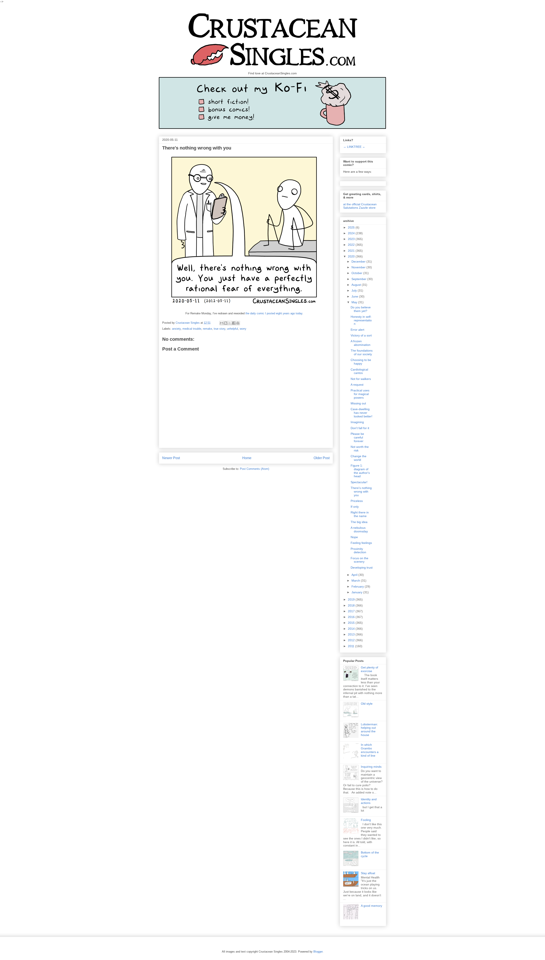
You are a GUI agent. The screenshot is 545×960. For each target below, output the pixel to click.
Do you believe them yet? (361, 309)
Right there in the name (360, 514)
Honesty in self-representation (361, 320)
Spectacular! (359, 482)
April (354, 574)
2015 (352, 622)
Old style (367, 703)
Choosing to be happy (361, 361)
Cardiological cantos (359, 371)
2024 (352, 233)
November (358, 267)
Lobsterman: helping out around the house (369, 730)
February (358, 586)
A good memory (371, 905)
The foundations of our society (362, 352)
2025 (352, 227)
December (358, 261)
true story (219, 328)
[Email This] (221, 323)
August (356, 284)
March (356, 580)
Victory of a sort (361, 335)
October (357, 273)
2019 (352, 599)
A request (357, 384)
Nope (354, 537)
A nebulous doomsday (359, 529)
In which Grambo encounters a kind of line (370, 750)
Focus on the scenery (359, 559)
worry (243, 328)
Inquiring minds (371, 766)
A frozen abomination (360, 342)
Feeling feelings (361, 543)
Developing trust (362, 567)
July (354, 290)
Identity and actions (369, 801)
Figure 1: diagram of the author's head (360, 471)
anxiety (176, 328)
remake (207, 328)
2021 (352, 250)
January (357, 592)
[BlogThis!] (226, 323)
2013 (352, 634)
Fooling (366, 820)
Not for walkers (361, 379)
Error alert (357, 329)
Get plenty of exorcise (369, 669)
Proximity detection (358, 550)
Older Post (322, 458)
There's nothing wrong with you (361, 491)
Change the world (358, 457)
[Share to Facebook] (234, 323)
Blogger (318, 951)
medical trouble (191, 328)
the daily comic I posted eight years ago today (273, 313)
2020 (352, 256)
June (355, 296)
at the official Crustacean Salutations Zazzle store (360, 206)
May (354, 302)
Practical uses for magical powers (360, 394)
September (359, 279)
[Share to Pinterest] (238, 323)
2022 (352, 244)
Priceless (357, 501)
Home (246, 458)
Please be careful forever (357, 437)
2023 (352, 239)
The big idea (359, 522)
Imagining (357, 422)
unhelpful (232, 328)
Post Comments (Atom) (254, 468)
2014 (352, 628)
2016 (352, 617)
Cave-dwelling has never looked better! (361, 412)
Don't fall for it (360, 428)
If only (355, 506)
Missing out (358, 403)
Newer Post (171, 458)
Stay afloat (368, 873)
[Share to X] (230, 323)
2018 (352, 605)
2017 (352, 611)
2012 (352, 640)
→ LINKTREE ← (354, 146)
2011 (351, 646)
